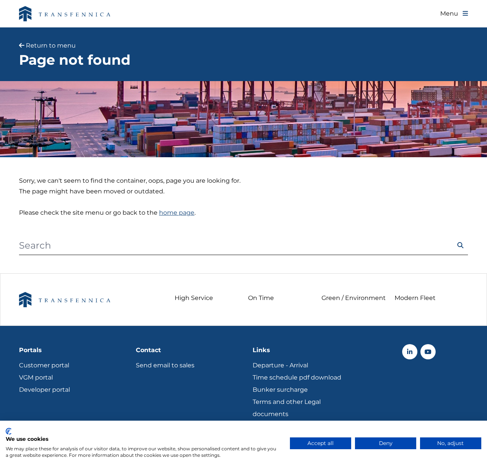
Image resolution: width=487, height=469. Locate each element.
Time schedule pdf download (297, 377)
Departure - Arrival (280, 365)
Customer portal (44, 365)
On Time (261, 298)
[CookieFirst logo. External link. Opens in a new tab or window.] (8, 431)
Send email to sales (165, 365)
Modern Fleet (415, 298)
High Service (194, 298)
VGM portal (36, 377)
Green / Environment (353, 298)
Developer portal (44, 389)
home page (176, 212)
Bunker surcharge (280, 389)
